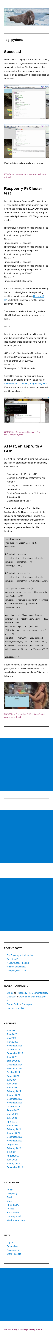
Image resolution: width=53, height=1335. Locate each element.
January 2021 (13, 1133)
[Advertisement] (26, 764)
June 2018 (12, 1160)
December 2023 (14, 1099)
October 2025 (13, 1049)
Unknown (11, 997)
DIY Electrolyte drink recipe (20, 955)
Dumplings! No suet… (17, 970)
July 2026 (11, 1030)
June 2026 (12, 1034)
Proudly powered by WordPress (32, 1330)
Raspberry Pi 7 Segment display (32, 993)
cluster (45, 174)
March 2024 (12, 1087)
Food (9, 1197)
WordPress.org (14, 1254)
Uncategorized (14, 1216)
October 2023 (13, 1106)
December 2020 (14, 1137)
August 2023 (13, 1110)
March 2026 (12, 1042)
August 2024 (13, 1076)
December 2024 (14, 1065)
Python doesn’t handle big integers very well (25, 383)
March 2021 (12, 1125)
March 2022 (12, 1114)
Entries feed (12, 1246)
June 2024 (12, 1084)
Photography (13, 1205)
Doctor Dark (12, 1004)
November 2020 (14, 1141)
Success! (12, 52)
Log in (10, 1242)
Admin (10, 1190)
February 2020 (14, 1148)
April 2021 (12, 1122)
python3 (7, 177)
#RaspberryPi (35, 174)
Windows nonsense (16, 1220)
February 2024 (14, 1091)
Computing (21, 174)
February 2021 (14, 1129)
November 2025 (14, 1046)
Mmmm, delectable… (17, 967)
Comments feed (14, 1250)
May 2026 (11, 1038)
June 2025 (12, 1057)
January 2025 (13, 1061)
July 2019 (11, 1152)
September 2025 (15, 1053)
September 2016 (15, 1167)
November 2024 (14, 1068)
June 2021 (12, 1118)
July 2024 (11, 1080)
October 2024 (13, 1072)
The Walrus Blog (10, 1330)
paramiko (8, 717)
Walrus (10, 993)
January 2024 (13, 1095)
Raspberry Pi (32, 432)
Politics (10, 1209)
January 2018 (13, 1163)
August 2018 (13, 1156)
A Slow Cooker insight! (18, 963)
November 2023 (14, 1103)
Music (10, 1201)
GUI (43, 714)
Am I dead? (12, 959)
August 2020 (13, 1144)
